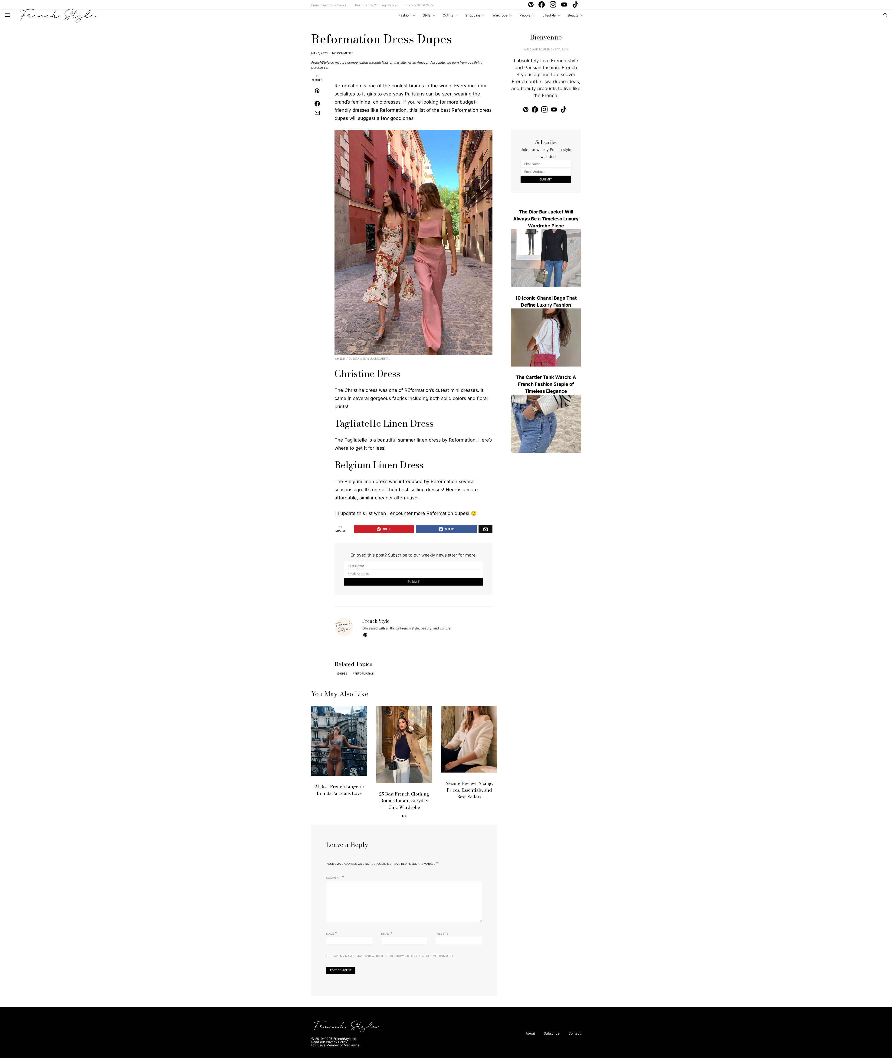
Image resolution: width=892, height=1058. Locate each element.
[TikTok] (576, 4)
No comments (342, 53)
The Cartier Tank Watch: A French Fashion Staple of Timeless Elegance (546, 384)
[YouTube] (565, 4)
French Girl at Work (419, 5)
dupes (342, 673)
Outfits (448, 15)
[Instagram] (554, 4)
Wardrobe (500, 15)
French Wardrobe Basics (328, 5)
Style (427, 15)
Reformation (364, 673)
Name (331, 933)
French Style (375, 621)
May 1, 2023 (319, 53)
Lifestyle (549, 15)
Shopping (472, 15)
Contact (574, 1033)
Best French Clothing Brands (376, 5)
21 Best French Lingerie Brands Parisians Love (339, 790)
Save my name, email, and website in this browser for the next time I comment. (393, 956)
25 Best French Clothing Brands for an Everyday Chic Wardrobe (404, 800)
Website (442, 933)
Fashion (404, 15)
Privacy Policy (336, 1042)
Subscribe (552, 1033)
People (525, 15)
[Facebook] (542, 4)
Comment (333, 877)
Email (386, 933)
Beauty (573, 15)
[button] (402, 816)
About (530, 1033)
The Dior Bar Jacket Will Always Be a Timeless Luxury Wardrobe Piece (546, 219)
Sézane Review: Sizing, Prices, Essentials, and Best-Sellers (469, 790)
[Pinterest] (532, 4)
